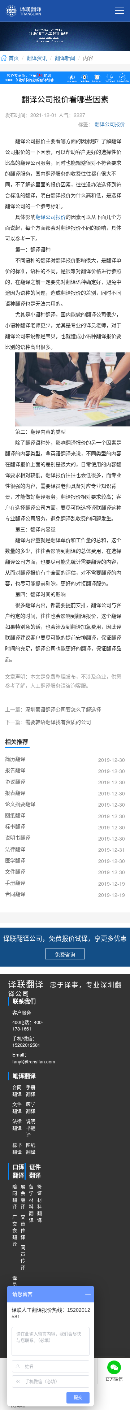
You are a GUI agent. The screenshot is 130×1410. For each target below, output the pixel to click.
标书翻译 (17, 1148)
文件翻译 (17, 1107)
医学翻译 (30, 1107)
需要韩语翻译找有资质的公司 (58, 721)
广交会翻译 (14, 1230)
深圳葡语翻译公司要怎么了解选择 (63, 709)
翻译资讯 (37, 57)
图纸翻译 (30, 1148)
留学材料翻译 (31, 1203)
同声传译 (23, 1257)
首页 (13, 57)
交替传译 (23, 1227)
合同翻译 (17, 1090)
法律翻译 (17, 1124)
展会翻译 (23, 1196)
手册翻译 (30, 1090)
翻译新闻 (65, 57)
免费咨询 (65, 954)
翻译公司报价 (109, 123)
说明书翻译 (30, 1128)
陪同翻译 (14, 1196)
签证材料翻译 (39, 1203)
